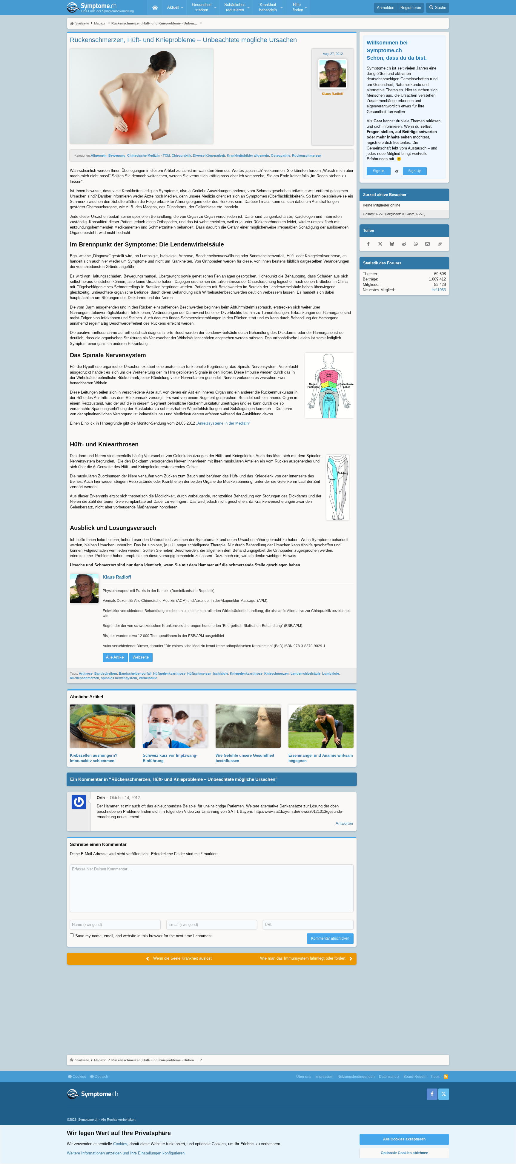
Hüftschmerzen (199, 673)
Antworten (344, 823)
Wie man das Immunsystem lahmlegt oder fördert (302, 958)
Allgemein (99, 155)
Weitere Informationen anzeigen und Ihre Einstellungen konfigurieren (126, 1153)
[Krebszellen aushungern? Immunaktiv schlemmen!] (102, 745)
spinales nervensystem (119, 678)
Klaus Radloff (332, 93)
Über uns (303, 1076)
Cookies (79, 1076)
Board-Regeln (414, 1076)
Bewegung (116, 155)
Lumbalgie (330, 673)
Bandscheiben (105, 673)
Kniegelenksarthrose (246, 673)
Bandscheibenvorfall (135, 673)
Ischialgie (220, 673)
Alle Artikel (115, 657)
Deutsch (101, 1076)
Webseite (141, 657)
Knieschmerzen (276, 673)
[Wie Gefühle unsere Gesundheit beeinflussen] (248, 745)
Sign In (378, 171)
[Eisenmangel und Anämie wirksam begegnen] (321, 745)
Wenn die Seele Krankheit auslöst (182, 958)
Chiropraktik (181, 155)
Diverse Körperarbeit (209, 155)
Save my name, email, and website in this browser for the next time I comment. (144, 936)
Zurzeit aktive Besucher (384, 194)
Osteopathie (280, 155)
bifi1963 (439, 289)
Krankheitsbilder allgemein (248, 155)
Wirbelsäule (148, 678)
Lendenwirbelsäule (305, 673)
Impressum (324, 1076)
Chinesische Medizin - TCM (148, 155)
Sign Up (414, 171)
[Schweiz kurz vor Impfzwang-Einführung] (175, 745)
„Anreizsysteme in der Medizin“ (223, 423)
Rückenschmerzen (306, 155)
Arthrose (86, 673)
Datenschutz (389, 1076)
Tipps (435, 1076)
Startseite (155, 7)
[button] (174, 7)
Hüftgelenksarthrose (169, 673)
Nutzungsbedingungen (356, 1076)
